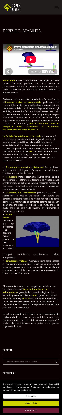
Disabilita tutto (31, 410)
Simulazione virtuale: (17, 260)
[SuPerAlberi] (12, 7)
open (57, 7)
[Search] (55, 361)
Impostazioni (31, 396)
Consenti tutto (31, 403)
